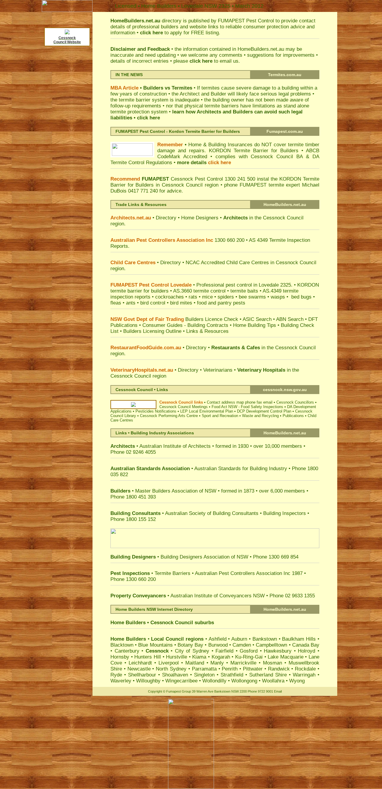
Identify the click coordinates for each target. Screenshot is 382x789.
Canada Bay (305, 645)
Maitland (194, 663)
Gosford (249, 651)
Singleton (204, 675)
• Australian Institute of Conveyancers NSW (188, 596)
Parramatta (204, 669)
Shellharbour (142, 675)
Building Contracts (207, 325)
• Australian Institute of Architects (160, 446)
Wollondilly (214, 681)
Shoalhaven (175, 675)
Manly (217, 663)
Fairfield (224, 651)
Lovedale (192, 6)
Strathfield (232, 675)
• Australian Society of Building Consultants (185, 513)
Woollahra (273, 681)
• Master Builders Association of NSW (163, 491)
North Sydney (171, 669)
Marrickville (243, 663)
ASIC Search (257, 319)
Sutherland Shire (268, 675)
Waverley (120, 681)
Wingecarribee (181, 681)
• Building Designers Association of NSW (179, 557)
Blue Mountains (155, 645)
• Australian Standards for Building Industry (198, 468)
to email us (214, 61)
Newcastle (139, 669)
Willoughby (148, 681)
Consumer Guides (162, 325)
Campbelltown (271, 645)
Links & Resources (207, 331)
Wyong (297, 681)
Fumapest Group (178, 691)
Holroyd (306, 651)
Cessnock (161, 622)
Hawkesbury (278, 651)
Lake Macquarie (286, 657)
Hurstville (176, 657)
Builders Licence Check (211, 319)
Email (278, 691)
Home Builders (128, 622)
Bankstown (264, 639)
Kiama (199, 657)
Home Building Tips (254, 325)
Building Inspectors (284, 513)
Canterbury (127, 651)
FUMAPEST (231, 21)
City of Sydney (192, 651)
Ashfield (218, 639)
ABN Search (290, 319)
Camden (241, 645)
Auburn (239, 639)
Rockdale (305, 669)
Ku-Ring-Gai (249, 657)
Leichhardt (140, 663)
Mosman (272, 663)
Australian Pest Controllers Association (238, 573)
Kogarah (221, 657)
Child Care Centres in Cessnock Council (271, 262)
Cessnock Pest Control (197, 179)
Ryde (116, 675)
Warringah (304, 675)
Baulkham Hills (299, 639)
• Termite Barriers (151, 573)
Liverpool (168, 663)
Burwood (218, 645)
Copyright (155, 691)
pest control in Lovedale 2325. (259, 285)
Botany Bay (190, 645)
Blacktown (121, 645)
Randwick (279, 669)
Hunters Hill (147, 657)
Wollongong (244, 681)
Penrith (230, 669)
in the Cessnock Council (263, 218)
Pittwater (253, 669)
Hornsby (119, 657)
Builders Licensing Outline (152, 331)
